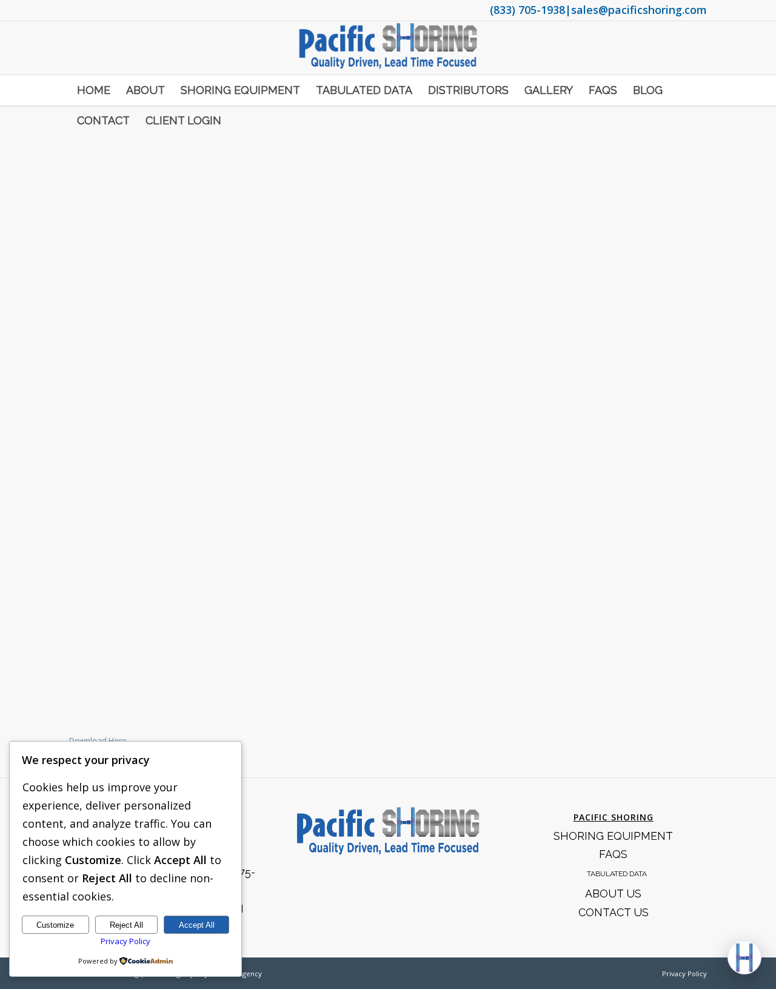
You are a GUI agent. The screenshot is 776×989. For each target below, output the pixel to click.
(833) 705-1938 (527, 9)
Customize (55, 925)
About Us (613, 893)
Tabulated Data (617, 874)
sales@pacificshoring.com (639, 9)
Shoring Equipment (613, 836)
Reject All (126, 925)
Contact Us (613, 912)
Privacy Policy (684, 973)
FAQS (613, 854)
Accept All (197, 925)
